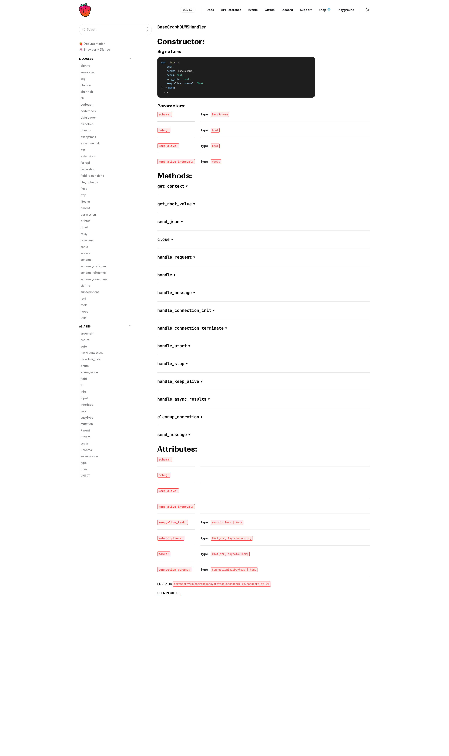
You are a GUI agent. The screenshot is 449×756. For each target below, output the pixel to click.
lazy (83, 411)
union (85, 469)
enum (85, 366)
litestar (85, 201)
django (86, 130)
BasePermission (92, 353)
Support (306, 10)
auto (84, 346)
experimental (90, 143)
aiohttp (86, 66)
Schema (86, 450)
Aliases (85, 326)
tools (84, 305)
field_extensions (92, 175)
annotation (88, 72)
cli (82, 98)
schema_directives (94, 279)
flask (84, 188)
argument (87, 333)
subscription (89, 456)
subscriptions (90, 292)
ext (83, 150)
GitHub (270, 10)
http (83, 195)
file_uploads (89, 182)
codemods (88, 111)
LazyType (87, 417)
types (84, 311)
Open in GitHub (168, 593)
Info (83, 392)
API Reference (231, 10)
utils (83, 318)
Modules (86, 59)
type (84, 463)
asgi (83, 78)
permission (88, 214)
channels (87, 91)
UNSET (85, 476)
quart (84, 227)
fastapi (85, 163)
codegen (87, 104)
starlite (85, 285)
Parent (85, 430)
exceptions (88, 137)
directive (87, 124)
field (84, 379)
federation (88, 169)
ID (82, 385)
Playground (346, 10)
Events (253, 10)
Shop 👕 (325, 10)
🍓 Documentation (92, 43)
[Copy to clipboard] (311, 61)
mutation (87, 424)
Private (86, 437)
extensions (88, 156)
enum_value (89, 372)
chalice (86, 85)
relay (84, 234)
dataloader (88, 117)
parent (85, 208)
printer (85, 221)
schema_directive (93, 272)
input (84, 398)
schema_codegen (93, 266)
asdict (85, 340)
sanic (84, 247)
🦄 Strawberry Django (94, 49)
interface (87, 404)
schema (86, 260)
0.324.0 (187, 9)
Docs (210, 10)
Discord (287, 10)
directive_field (91, 359)
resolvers (87, 240)
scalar (85, 443)
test (83, 298)
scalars (86, 253)
